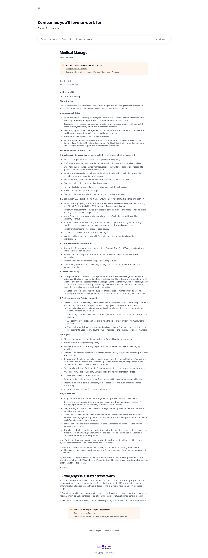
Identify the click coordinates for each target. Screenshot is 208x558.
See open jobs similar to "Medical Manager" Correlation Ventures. (92, 72)
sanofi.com (140, 500)
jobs (67, 39)
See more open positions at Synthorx (104, 530)
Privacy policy (98, 553)
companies (49, 39)
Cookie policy (109, 553)
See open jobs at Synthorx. (76, 68)
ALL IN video (75, 500)
